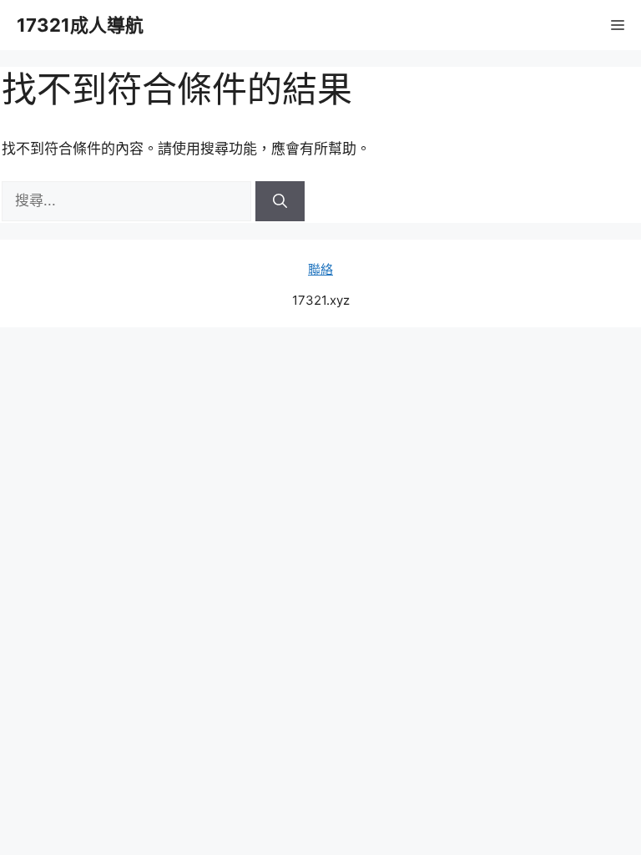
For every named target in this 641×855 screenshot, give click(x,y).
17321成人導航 (80, 25)
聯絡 (320, 269)
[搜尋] (280, 201)
